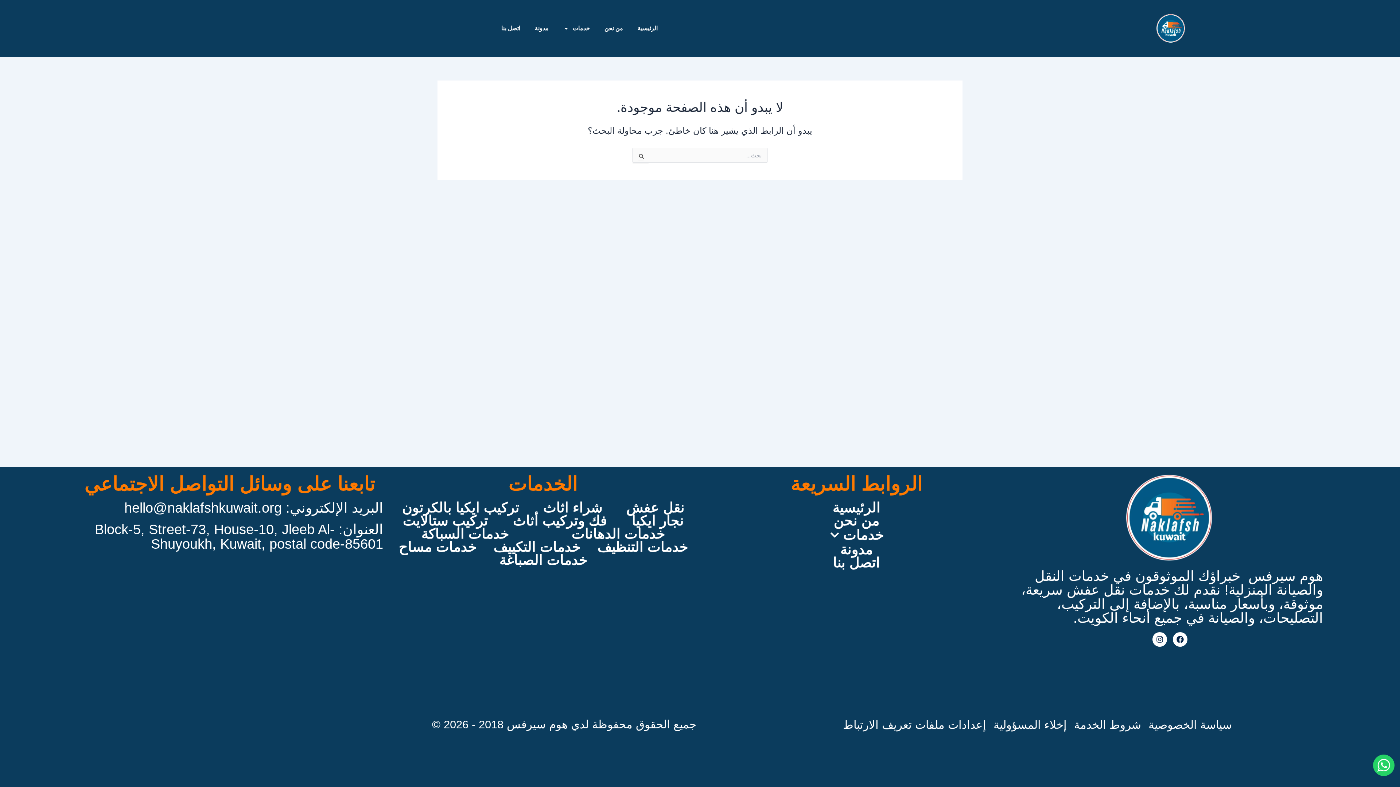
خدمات (581, 28)
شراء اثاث (573, 507)
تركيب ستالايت (445, 520)
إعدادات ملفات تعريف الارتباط (914, 725)
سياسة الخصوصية (1190, 725)
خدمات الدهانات (618, 533)
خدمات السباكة (465, 533)
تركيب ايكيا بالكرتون (461, 507)
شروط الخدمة (1107, 725)
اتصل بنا (510, 28)
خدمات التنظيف (643, 546)
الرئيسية (648, 28)
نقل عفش (655, 507)
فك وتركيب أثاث (560, 520)
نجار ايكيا (658, 520)
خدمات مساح (438, 546)
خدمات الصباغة (543, 560)
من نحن (613, 28)
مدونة (542, 28)
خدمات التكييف (537, 546)
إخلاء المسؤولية (1030, 725)
